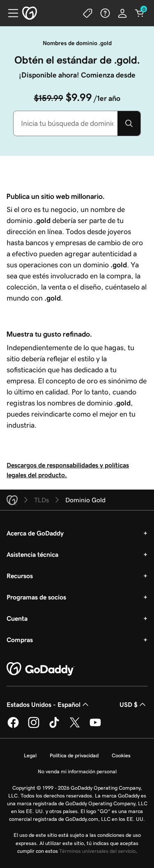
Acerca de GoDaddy (35, 533)
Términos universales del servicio (97, 851)
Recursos (20, 575)
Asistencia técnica (32, 554)
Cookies (121, 755)
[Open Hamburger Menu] (10, 13)
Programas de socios (36, 597)
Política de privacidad (74, 755)
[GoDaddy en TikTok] (54, 726)
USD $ (129, 704)
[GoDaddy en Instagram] (33, 726)
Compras (20, 639)
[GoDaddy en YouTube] (95, 726)
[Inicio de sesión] (122, 13)
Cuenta (17, 618)
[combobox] (65, 123)
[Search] (128, 123)
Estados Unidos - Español (43, 704)
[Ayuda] (105, 13)
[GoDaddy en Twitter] (74, 726)
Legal (30, 755)
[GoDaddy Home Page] (41, 669)
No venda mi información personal (77, 771)
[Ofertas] (88, 13)
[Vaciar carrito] (139, 13)
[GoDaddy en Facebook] (13, 726)
